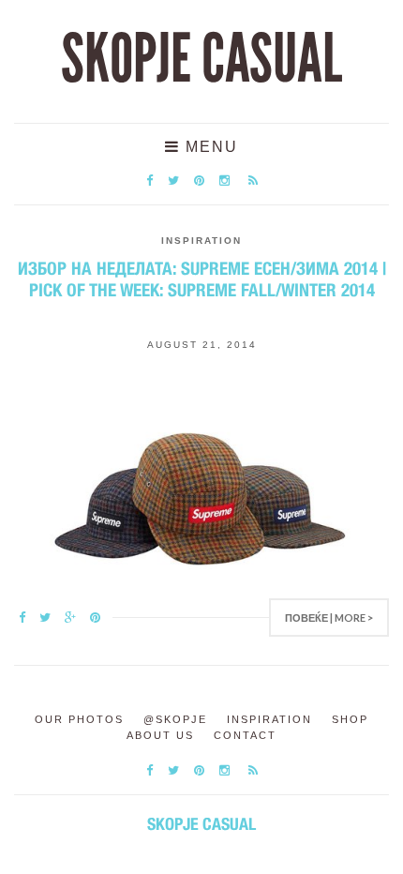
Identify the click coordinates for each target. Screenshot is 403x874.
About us (160, 735)
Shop (350, 719)
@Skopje (175, 719)
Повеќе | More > (329, 617)
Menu (209, 147)
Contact (245, 735)
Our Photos (79, 719)
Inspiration (201, 240)
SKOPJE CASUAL (201, 59)
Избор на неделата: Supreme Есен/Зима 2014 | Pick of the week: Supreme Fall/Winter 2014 (202, 279)
